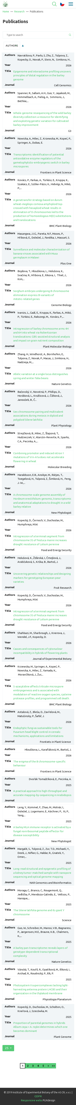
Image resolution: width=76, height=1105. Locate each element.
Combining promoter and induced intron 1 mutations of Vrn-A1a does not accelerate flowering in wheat (38, 457)
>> (53, 1065)
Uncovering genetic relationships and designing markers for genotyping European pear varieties (42, 577)
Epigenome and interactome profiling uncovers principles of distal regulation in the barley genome (42, 75)
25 (6, 1048)
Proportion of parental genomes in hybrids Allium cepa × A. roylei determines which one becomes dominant (40, 1026)
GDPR (38, 1096)
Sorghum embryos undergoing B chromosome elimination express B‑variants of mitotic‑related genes (41, 294)
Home (6, 11)
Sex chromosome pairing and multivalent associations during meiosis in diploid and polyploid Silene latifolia (38, 415)
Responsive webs (31, 1100)
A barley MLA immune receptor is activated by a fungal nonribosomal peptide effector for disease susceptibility (42, 831)
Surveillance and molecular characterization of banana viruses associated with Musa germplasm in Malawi (41, 253)
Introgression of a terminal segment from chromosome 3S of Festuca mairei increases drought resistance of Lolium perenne (40, 540)
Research (19, 11)
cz (62, 4)
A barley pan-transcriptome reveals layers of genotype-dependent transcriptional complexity (40, 951)
